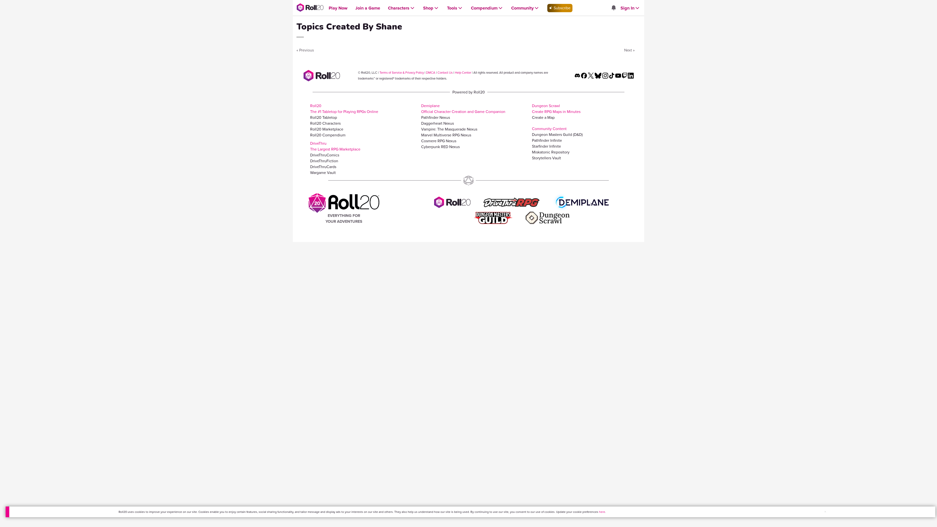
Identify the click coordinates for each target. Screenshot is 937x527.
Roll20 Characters (325, 123)
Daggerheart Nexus (437, 123)
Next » (629, 50)
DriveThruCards (323, 167)
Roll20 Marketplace (326, 129)
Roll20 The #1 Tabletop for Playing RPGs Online (344, 108)
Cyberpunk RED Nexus (440, 147)
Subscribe (561, 8)
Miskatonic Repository (551, 152)
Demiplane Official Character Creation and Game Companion (463, 108)
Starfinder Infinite (546, 146)
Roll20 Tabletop (323, 117)
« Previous (305, 50)
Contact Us (445, 72)
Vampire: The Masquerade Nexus (449, 129)
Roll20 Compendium (328, 135)
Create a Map (543, 117)
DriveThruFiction (324, 161)
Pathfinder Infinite (547, 140)
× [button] (825, 512)
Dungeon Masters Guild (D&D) (557, 134)
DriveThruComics (324, 155)
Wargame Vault (323, 172)
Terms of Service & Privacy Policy (401, 72)
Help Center (463, 72)
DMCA (430, 72)
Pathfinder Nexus (435, 117)
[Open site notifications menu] (613, 8)
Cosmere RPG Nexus (438, 141)
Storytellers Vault (546, 158)
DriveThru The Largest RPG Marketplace (335, 146)
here (602, 512)
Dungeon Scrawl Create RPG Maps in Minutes (556, 108)
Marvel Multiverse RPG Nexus (446, 135)
